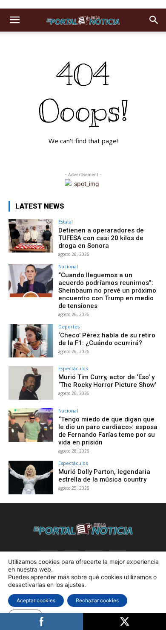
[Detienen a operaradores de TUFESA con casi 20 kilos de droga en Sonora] (31, 236)
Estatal (65, 221)
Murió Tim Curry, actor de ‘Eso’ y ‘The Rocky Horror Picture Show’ (107, 381)
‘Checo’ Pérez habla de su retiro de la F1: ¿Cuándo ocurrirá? (106, 339)
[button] (14, 20)
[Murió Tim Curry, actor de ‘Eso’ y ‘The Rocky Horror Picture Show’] (31, 383)
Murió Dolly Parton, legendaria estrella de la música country (104, 475)
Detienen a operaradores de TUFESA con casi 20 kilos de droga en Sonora (101, 238)
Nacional (68, 266)
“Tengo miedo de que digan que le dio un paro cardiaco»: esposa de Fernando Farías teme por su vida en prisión (107, 430)
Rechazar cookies (97, 600)
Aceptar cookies (36, 600)
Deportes (69, 326)
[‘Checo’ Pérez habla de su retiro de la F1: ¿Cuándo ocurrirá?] (31, 341)
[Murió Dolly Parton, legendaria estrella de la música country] (31, 477)
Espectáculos (73, 368)
